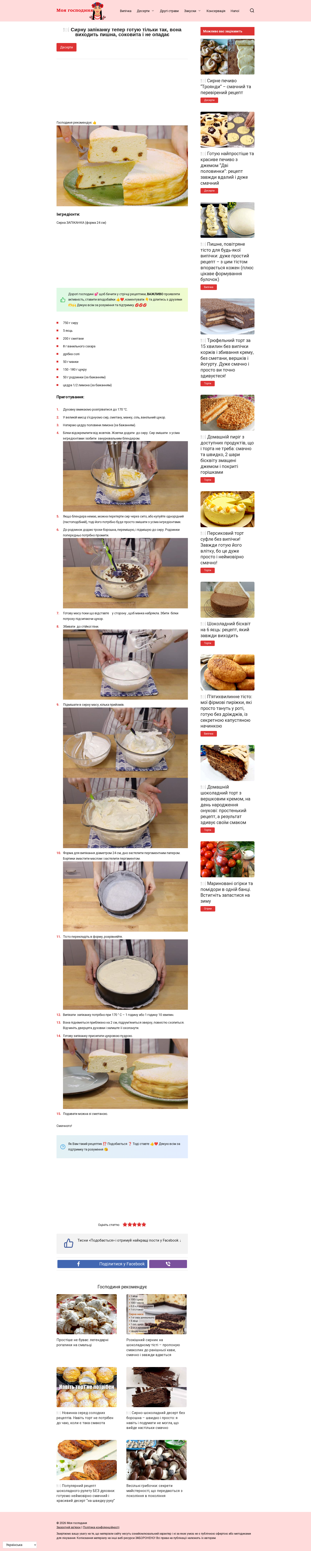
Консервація (215, 11)
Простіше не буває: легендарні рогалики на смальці (82, 1342)
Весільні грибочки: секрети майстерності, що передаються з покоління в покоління (154, 1491)
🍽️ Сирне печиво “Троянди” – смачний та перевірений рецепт (225, 86)
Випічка (125, 11)
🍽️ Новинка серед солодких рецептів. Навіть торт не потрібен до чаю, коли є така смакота (85, 1418)
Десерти (143, 11)
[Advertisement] (122, 90)
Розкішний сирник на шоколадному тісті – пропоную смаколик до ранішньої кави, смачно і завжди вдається (153, 1347)
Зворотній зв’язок (69, 1527)
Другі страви (169, 11)
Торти (207, 383)
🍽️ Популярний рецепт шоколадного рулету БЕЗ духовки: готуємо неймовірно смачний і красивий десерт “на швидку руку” (86, 1493)
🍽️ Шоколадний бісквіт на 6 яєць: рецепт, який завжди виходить (225, 629)
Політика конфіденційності (101, 1527)
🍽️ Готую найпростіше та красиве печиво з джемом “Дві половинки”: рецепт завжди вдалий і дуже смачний (227, 168)
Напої (235, 11)
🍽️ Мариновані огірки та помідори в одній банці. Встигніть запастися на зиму (226, 892)
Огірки (208, 908)
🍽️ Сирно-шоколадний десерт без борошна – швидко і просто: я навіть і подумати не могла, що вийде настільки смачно (155, 1420)
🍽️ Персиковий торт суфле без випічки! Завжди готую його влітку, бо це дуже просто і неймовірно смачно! (222, 548)
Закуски (190, 11)
